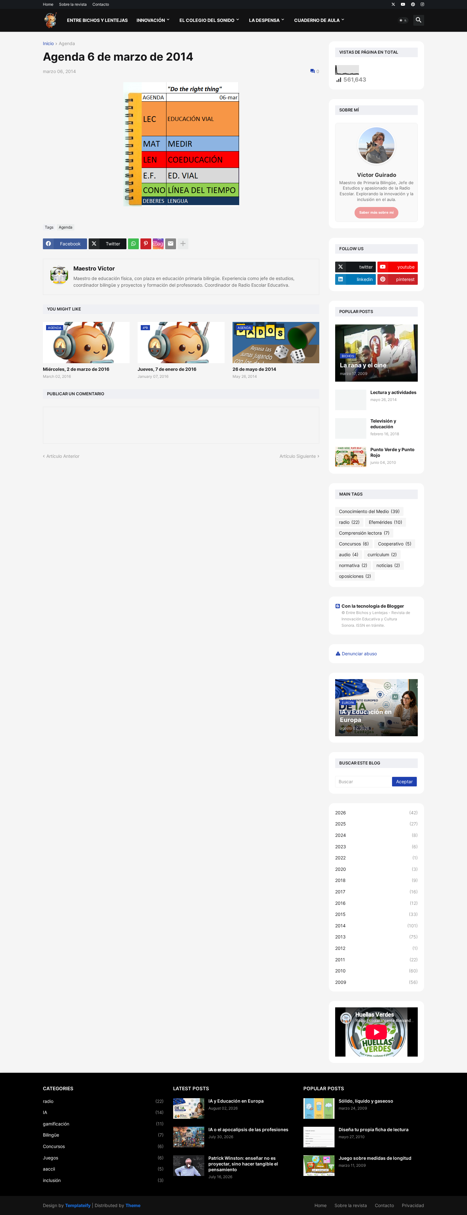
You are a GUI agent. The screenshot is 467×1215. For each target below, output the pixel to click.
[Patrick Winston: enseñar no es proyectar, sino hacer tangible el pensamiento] (188, 1165)
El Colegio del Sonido (206, 20)
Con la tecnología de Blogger (373, 606)
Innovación (151, 20)
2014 (376, 925)
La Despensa (264, 20)
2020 (376, 869)
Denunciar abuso (359, 653)
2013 (376, 936)
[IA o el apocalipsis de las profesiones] (188, 1137)
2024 (376, 835)
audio (348, 554)
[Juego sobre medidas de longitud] (319, 1165)
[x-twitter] (393, 4)
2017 (376, 891)
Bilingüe (103, 1135)
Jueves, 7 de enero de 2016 (167, 369)
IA (103, 1112)
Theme (132, 1205)
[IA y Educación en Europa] (188, 1108)
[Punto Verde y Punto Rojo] (350, 457)
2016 (376, 903)
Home (48, 4)
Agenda (67, 43)
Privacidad (413, 1205)
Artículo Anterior (62, 456)
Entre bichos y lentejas (97, 20)
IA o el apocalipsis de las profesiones (248, 1129)
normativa (353, 565)
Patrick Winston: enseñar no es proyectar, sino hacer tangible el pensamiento (243, 1163)
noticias (388, 565)
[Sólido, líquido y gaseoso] (319, 1108)
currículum (382, 554)
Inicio (48, 43)
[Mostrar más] (183, 243)
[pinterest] (413, 4)
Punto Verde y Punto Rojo (392, 452)
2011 (376, 959)
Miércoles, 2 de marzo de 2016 (76, 369)
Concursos (354, 543)
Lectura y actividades (393, 392)
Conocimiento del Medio (369, 511)
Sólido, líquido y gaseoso (366, 1101)
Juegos (103, 1157)
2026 (376, 812)
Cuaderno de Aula (317, 20)
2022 (376, 857)
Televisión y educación (383, 423)
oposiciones (355, 576)
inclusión (103, 1180)
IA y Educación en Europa (236, 1101)
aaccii (103, 1169)
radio (349, 522)
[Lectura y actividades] (350, 400)
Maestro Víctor (94, 268)
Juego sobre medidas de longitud (375, 1158)
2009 (376, 982)
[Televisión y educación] (350, 428)
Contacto (100, 4)
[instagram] (422, 4)
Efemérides (385, 522)
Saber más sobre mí (376, 212)
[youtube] (403, 4)
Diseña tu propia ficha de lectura (374, 1129)
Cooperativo (394, 543)
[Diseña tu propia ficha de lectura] (319, 1137)
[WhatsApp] (133, 243)
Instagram (160, 243)
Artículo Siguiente (298, 456)
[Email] (170, 243)
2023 (376, 846)
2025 (376, 823)
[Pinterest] (145, 243)
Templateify (78, 1205)
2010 (376, 970)
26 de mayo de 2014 (254, 369)
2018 (376, 880)
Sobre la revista (73, 4)
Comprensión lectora (364, 533)
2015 (376, 914)
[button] (403, 20)
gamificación (103, 1123)
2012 (376, 948)
